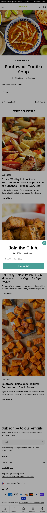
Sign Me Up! (23, 266)
